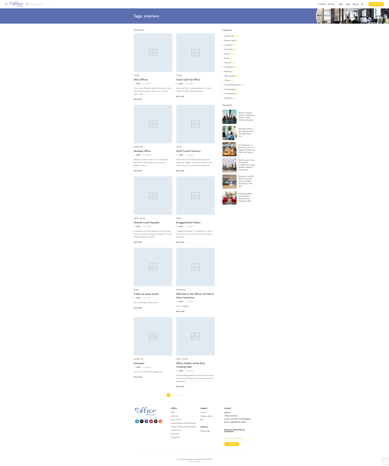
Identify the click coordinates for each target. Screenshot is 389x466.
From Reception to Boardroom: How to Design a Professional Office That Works (247, 149)
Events (226, 58)
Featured (227, 63)
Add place (377, 4)
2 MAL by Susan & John (146, 294)
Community (228, 45)
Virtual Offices (229, 94)
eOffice (138, 84)
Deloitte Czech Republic (147, 222)
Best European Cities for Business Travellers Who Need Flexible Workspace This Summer (247, 165)
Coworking (228, 49)
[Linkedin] (137, 421)
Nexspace (139, 363)
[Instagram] (156, 421)
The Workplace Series (232, 85)
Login (348, 4)
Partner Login (205, 431)
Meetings (227, 71)
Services (331, 4)
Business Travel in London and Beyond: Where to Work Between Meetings (246, 116)
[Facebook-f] (146, 421)
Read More (138, 99)
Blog (341, 4)
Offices (136, 75)
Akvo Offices (141, 79)
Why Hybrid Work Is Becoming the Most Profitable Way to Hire (246, 132)
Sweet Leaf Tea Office (188, 79)
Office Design (229, 76)
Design (136, 218)
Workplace (228, 98)
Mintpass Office (142, 151)
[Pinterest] (151, 421)
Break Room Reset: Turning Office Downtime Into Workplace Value (246, 197)
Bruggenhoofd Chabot (188, 222)
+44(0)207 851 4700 (238, 422)
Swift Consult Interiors (188, 151)
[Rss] (160, 421)
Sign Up (355, 4)
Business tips (138, 147)
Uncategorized (230, 89)
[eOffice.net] (17, 4)
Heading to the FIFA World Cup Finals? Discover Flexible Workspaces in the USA (246, 181)
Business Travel (230, 40)
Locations (322, 4)
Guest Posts (228, 67)
